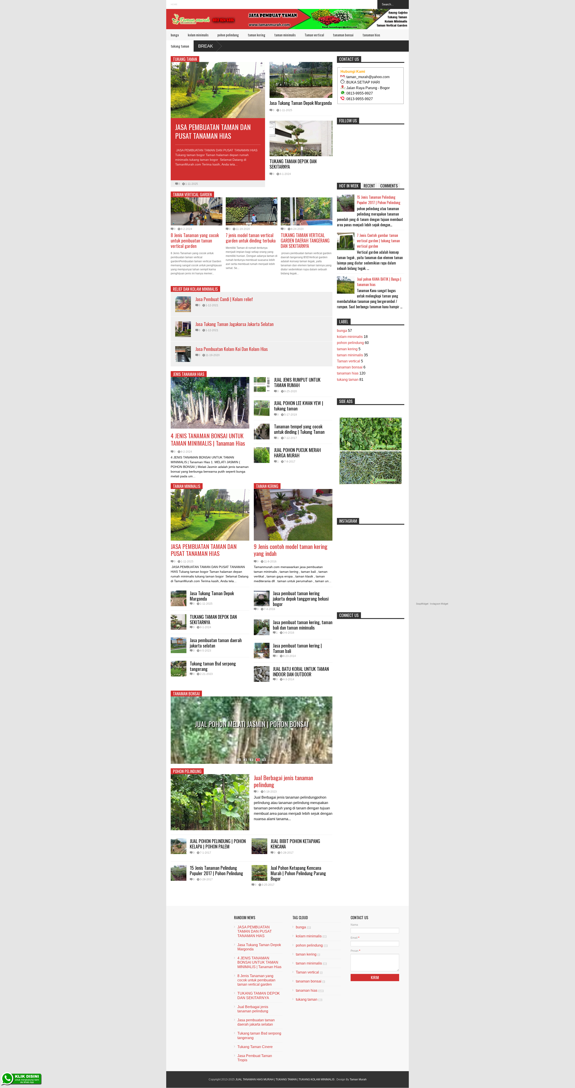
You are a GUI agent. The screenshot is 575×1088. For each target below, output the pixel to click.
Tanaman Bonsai (186, 693)
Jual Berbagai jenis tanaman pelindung (283, 781)
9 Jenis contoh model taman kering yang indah (290, 550)
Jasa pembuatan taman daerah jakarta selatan (216, 643)
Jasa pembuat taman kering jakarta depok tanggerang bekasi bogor (301, 598)
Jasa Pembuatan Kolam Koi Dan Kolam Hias (231, 349)
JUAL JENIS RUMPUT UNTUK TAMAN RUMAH (297, 382)
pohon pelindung (228, 34)
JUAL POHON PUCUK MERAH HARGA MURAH (297, 453)
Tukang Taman (185, 59)
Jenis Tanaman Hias (188, 374)
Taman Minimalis (186, 486)
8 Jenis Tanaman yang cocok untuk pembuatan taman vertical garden (195, 240)
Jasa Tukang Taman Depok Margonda (301, 102)
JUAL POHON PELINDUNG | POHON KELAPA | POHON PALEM (218, 844)
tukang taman (180, 46)
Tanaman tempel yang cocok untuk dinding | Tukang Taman (299, 429)
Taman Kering (267, 486)
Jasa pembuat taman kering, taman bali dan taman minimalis (302, 625)
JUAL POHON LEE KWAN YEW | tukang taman (298, 406)
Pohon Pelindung (187, 771)
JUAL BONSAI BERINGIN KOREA (252, 724)
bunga (175, 34)
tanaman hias (371, 34)
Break (205, 46)
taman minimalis (285, 34)
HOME (174, 4)
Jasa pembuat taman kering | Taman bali (297, 648)
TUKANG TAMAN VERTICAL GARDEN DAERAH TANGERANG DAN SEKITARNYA (305, 240)
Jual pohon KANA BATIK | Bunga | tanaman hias (379, 281)
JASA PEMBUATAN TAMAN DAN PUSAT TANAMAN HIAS (213, 131)
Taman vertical (314, 34)
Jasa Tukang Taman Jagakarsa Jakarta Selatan (234, 324)
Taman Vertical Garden (192, 194)
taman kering (256, 34)
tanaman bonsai (343, 34)
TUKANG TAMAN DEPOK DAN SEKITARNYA (293, 164)
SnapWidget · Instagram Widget (432, 604)
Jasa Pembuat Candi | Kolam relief (224, 299)
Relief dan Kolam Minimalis (195, 289)
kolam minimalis (198, 34)
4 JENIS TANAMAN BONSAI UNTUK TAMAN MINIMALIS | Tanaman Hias (208, 439)
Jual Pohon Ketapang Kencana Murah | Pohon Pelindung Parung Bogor (298, 873)
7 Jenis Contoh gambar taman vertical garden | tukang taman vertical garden (378, 241)
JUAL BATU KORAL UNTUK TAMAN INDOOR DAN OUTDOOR (301, 671)
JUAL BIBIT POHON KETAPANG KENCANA (295, 844)
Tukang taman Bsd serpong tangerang (213, 666)
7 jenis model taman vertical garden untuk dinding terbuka (251, 238)
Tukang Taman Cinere (255, 1047)
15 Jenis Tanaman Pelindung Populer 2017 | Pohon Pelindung (216, 870)
